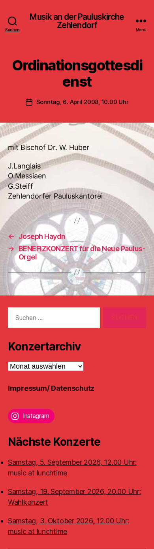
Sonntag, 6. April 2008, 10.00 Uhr (82, 102)
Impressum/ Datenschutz (51, 388)
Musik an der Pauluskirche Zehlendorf (77, 21)
